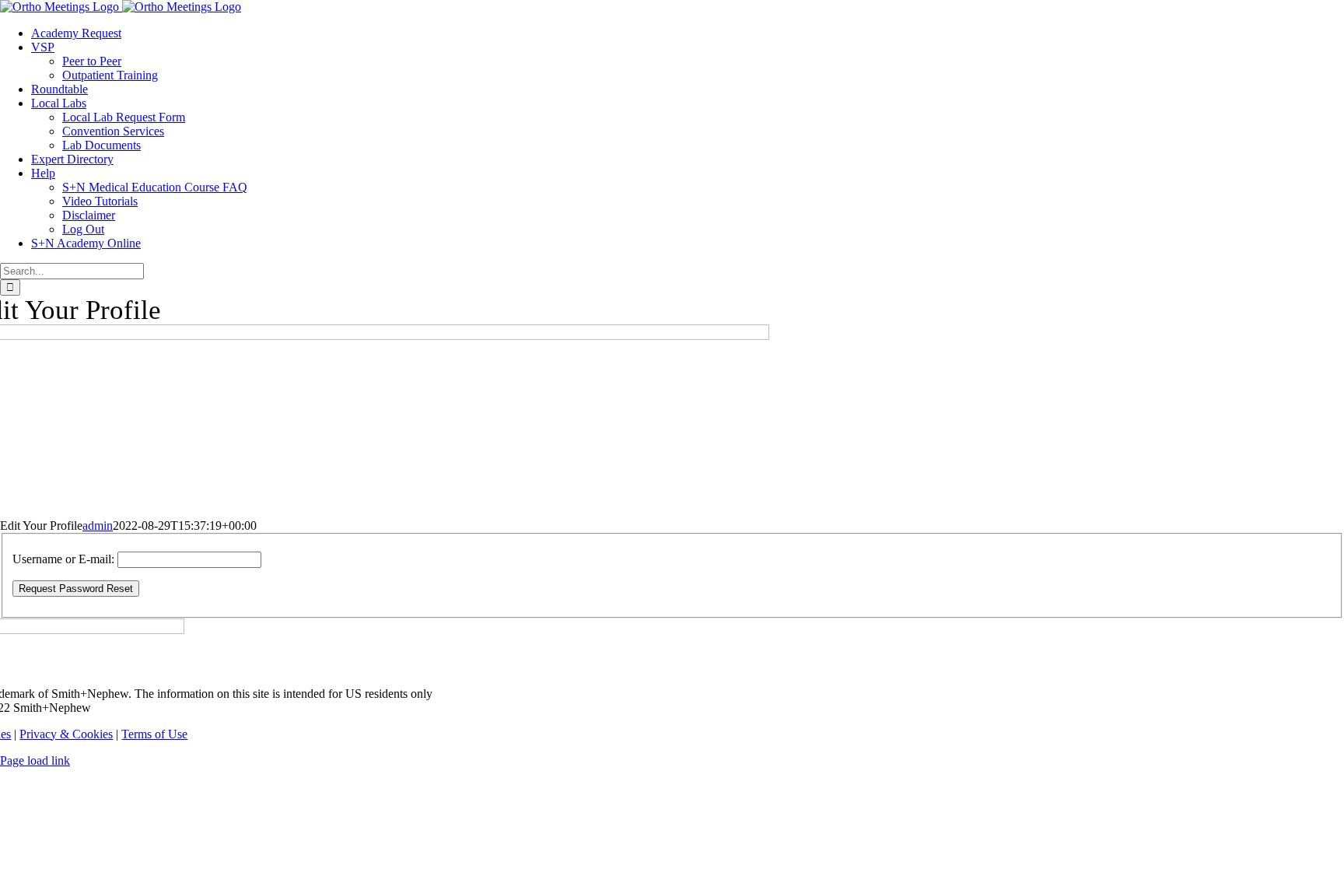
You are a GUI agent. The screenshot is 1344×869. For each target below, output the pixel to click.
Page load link (35, 760)
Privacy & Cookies (66, 734)
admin (97, 525)
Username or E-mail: (63, 559)
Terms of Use (154, 734)
